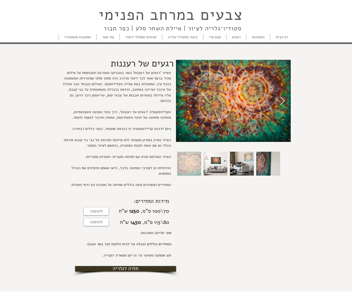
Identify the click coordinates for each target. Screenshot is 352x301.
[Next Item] (282, 101)
